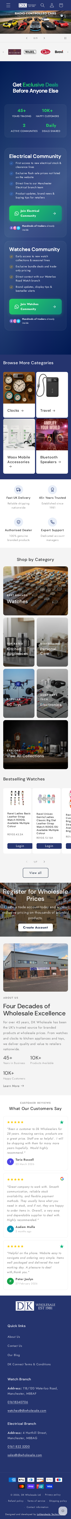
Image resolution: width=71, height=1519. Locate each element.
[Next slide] (44, 38)
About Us (14, 1337)
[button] (8, 5)
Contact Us (15, 1346)
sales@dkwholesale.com (25, 1455)
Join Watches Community (29, 306)
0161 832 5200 (19, 1446)
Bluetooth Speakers (49, 459)
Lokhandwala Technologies (51, 1514)
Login (20, 846)
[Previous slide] (27, 38)
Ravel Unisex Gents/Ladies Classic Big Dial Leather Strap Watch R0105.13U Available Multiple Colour (48, 823)
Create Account (35, 927)
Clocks (13, 410)
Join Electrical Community (30, 213)
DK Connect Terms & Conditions (29, 1364)
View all (35, 872)
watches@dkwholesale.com (27, 1410)
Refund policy (15, 1501)
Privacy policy (53, 1494)
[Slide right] (44, 862)
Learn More (12, 1086)
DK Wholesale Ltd (31, 1495)
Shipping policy (58, 1501)
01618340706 (18, 1402)
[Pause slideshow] (67, 38)
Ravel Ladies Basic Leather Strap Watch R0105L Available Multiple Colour (19, 820)
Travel (45, 410)
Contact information (37, 1507)
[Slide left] (27, 862)
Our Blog (14, 1355)
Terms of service (36, 1501)
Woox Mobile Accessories (18, 459)
